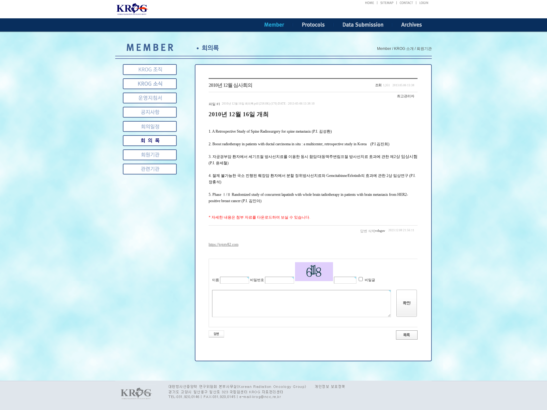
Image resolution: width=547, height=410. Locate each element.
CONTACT (406, 3)
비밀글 (369, 280)
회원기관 (150, 140)
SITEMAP (387, 3)
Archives (412, 25)
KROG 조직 (150, 69)
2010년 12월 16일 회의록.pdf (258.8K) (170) (268, 103)
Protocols (312, 25)
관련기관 (150, 154)
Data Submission (362, 25)
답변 (363, 231)
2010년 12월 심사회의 (230, 85)
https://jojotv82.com (223, 244)
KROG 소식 (150, 83)
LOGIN (424, 3)
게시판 (150, 169)
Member (274, 25)
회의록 (150, 126)
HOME (369, 3)
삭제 (371, 231)
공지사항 (150, 112)
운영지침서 (150, 98)
